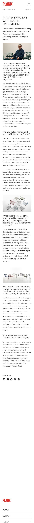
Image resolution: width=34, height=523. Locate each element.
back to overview (9, 9)
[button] (4, 379)
